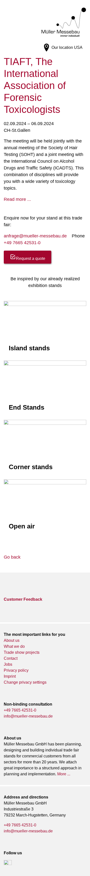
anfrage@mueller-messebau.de (35, 235)
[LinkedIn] (8, 864)
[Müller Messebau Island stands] (45, 328)
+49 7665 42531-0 (22, 242)
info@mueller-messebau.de (28, 716)
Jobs (8, 664)
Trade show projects (22, 652)
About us (12, 640)
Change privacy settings (25, 682)
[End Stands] (45, 388)
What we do (14, 646)
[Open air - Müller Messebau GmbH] (45, 507)
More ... (63, 774)
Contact (11, 658)
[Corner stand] (45, 447)
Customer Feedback (23, 599)
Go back (12, 557)
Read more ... (17, 199)
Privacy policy (16, 670)
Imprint (10, 676)
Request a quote (30, 258)
